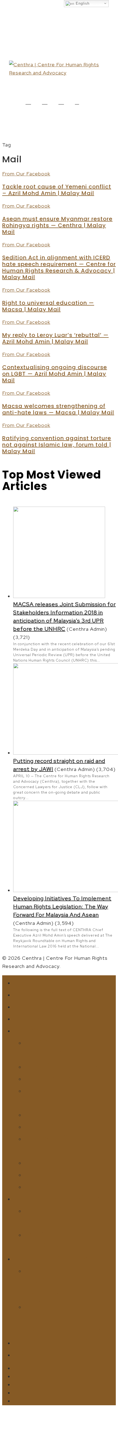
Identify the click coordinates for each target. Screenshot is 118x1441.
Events (44, 1125)
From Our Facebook (26, 174)
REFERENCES (50, 1257)
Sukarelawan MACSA (65, 1239)
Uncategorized (69, 1065)
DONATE (38, 1353)
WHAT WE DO (53, 1005)
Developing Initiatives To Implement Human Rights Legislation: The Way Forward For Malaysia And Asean (62, 906)
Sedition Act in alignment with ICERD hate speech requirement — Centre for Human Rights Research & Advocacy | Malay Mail (59, 267)
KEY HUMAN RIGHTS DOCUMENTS (62, 1317)
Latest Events (65, 1113)
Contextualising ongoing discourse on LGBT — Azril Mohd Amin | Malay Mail (54, 373)
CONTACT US (52, 1341)
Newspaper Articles (59, 1143)
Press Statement (57, 1095)
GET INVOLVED (56, 1197)
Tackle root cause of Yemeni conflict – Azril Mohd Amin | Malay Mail (56, 190)
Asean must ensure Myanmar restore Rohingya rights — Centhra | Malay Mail (57, 225)
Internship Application (60, 1215)
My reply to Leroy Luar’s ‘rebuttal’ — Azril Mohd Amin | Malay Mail (55, 338)
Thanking (54, 1173)
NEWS (31, 1029)
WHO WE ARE (52, 993)
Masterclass (62, 1185)
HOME (31, 981)
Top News (53, 1077)
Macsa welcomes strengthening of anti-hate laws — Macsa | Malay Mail (58, 409)
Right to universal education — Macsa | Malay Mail (48, 306)
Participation (65, 1161)
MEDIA (32, 1017)
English (81, 3)
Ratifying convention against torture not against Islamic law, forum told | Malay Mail (56, 444)
